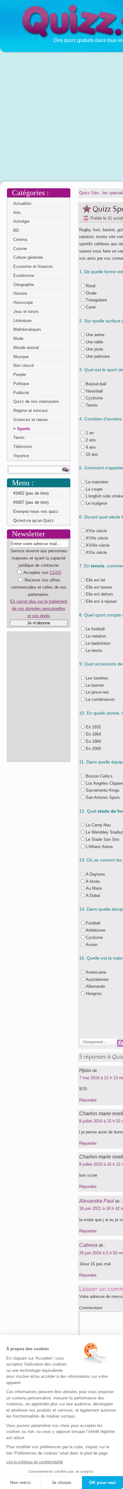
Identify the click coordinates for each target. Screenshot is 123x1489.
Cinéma (20, 239)
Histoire (20, 293)
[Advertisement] (61, 116)
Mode (18, 338)
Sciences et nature (30, 419)
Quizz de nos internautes (36, 401)
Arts (17, 212)
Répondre (88, 1100)
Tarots (19, 437)
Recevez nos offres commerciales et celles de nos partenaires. (39, 587)
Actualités (22, 203)
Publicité (21, 392)
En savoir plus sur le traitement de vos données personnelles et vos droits (38, 608)
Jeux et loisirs (26, 311)
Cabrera (88, 1245)
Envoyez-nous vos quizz (35, 511)
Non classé (23, 365)
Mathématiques (27, 329)
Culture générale (28, 257)
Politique (21, 383)
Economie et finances (33, 266)
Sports (23, 428)
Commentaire (90, 1308)
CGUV (56, 572)
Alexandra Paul (96, 1201)
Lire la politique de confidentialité (34, 1462)
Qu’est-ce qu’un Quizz (33, 520)
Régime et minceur (30, 410)
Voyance (21, 455)
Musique (21, 356)
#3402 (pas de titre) (31, 493)
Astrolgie (21, 221)
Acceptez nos (38, 594)
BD (16, 230)
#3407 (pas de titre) (31, 502)
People (19, 374)
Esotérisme (23, 275)
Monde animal (26, 347)
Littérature (22, 320)
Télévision (22, 446)
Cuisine (20, 248)
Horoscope (23, 302)
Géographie (23, 284)
